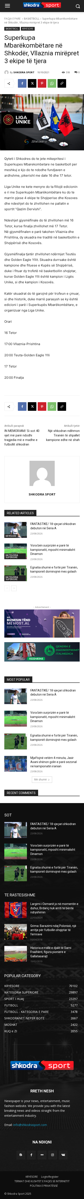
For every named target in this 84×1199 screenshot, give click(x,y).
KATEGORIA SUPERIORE (12, 556)
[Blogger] (21, 1155)
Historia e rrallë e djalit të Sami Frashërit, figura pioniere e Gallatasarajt (50, 952)
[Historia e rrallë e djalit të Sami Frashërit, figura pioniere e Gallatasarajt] (15, 954)
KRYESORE (27, 28)
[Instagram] (52, 1155)
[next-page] (14, 588)
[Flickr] (42, 1155)
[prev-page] (7, 588)
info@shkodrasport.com (30, 1125)
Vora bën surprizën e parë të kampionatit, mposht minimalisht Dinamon (52, 550)
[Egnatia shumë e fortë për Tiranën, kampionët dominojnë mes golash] (15, 573)
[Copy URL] (62, 83)
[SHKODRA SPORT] (7, 72)
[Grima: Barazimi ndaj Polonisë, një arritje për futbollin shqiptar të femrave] (15, 932)
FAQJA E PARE (12, 18)
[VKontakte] (63, 1155)
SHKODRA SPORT (23, 72)
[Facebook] (22, 83)
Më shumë (40, 779)
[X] (32, 83)
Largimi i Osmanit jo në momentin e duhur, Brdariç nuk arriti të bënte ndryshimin (54, 908)
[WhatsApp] (52, 83)
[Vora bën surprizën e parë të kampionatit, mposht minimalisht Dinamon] (15, 551)
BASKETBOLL (31, 18)
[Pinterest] (42, 83)
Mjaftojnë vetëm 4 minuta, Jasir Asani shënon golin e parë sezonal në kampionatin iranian (53, 762)
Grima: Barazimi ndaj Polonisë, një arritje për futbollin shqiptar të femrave (53, 930)
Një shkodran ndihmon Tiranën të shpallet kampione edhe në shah (63, 435)
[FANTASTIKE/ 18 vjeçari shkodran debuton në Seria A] (15, 530)
